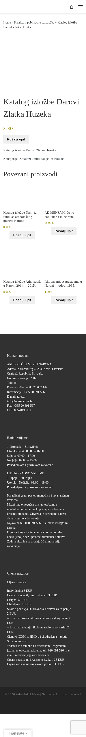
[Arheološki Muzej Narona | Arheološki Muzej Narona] (4, 6)
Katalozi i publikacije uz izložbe (34, 22)
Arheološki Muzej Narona (34, 694)
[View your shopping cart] (71, 6)
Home (7, 22)
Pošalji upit (16, 139)
